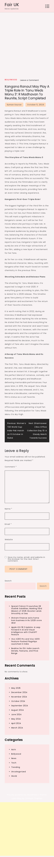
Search (8, 580)
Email (8, 524)
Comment (11, 466)
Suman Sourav (14, 104)
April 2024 (16, 723)
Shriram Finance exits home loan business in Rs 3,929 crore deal (26, 620)
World (14, 776)
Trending (15, 767)
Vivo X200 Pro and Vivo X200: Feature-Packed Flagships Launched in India (25, 641)
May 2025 (16, 688)
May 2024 (16, 719)
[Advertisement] (27, 40)
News (13, 758)
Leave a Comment (29, 80)
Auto (13, 749)
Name (8, 509)
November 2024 (19, 696)
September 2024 (19, 705)
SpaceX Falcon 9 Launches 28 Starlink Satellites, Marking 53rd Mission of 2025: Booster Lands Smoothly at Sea (26, 610)
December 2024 (19, 692)
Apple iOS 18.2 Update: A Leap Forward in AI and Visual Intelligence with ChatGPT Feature (25, 631)
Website (9, 539)
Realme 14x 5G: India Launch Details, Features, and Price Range (25, 651)
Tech (13, 762)
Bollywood (11, 79)
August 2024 (17, 710)
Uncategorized (18, 771)
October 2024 (18, 701)
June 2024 (16, 714)
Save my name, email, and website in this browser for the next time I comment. (26, 559)
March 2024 (17, 727)
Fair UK (12, 5)
